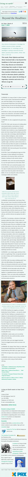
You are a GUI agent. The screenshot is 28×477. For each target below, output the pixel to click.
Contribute (15, 443)
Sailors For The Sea (11, 429)
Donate (15, 7)
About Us (10, 7)
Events (6, 7)
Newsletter (20, 7)
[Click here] (12, 405)
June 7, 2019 (5, 25)
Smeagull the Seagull (6, 461)
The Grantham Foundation (7, 435)
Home (2, 6)
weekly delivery (16, 423)
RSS (9, 469)
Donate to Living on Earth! (8, 409)
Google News (13, 13)
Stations (2, 7)
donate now (4, 416)
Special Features (19, 6)
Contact (6, 469)
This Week (6, 6)
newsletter (3, 427)
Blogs (25, 6)
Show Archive (12, 6)
